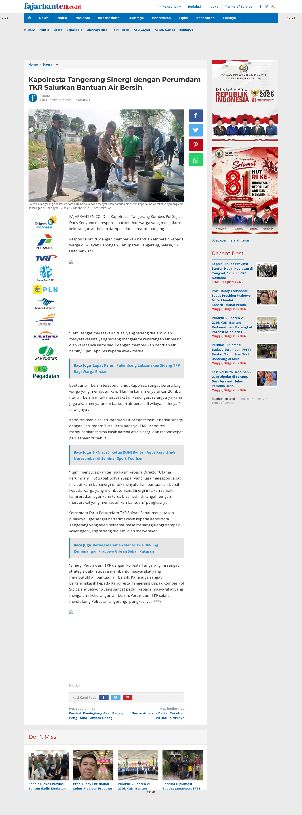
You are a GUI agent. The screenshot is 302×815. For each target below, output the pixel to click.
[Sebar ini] (196, 115)
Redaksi (244, 399)
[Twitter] (117, 697)
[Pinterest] (129, 697)
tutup (291, 17)
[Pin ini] (196, 145)
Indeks (259, 399)
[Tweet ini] (196, 130)
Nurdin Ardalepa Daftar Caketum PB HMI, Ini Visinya (158, 713)
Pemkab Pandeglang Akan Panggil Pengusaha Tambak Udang (96, 713)
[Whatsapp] (196, 159)
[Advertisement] (151, 44)
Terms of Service (223, 403)
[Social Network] (267, 6)
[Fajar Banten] (52, 6)
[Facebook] (105, 697)
